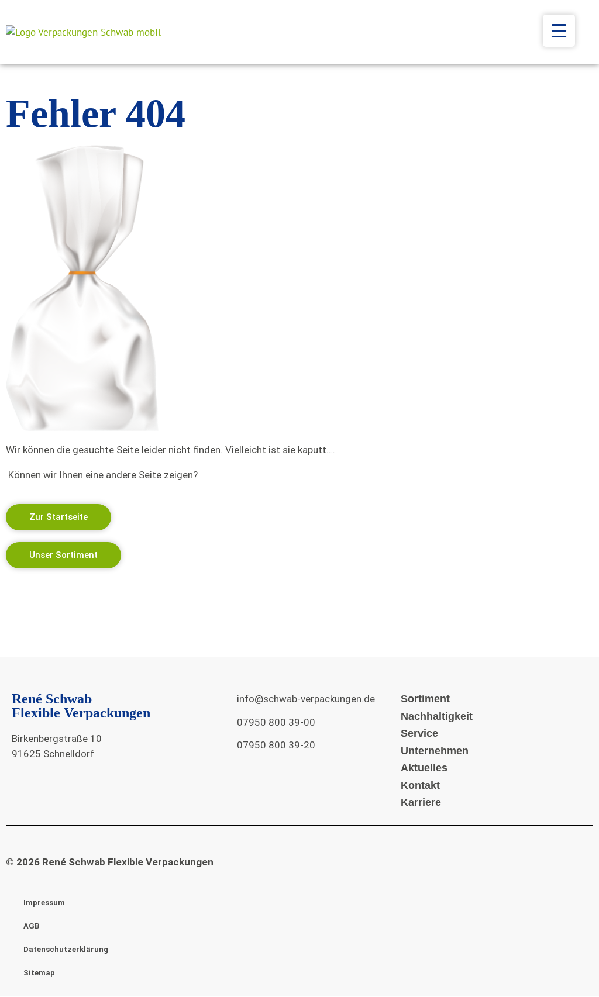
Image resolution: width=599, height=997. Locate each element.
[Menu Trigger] (559, 31)
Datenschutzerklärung (65, 949)
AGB (31, 926)
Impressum (44, 902)
